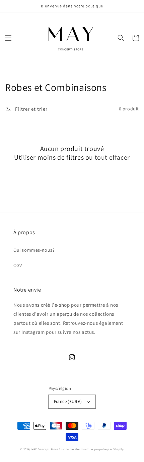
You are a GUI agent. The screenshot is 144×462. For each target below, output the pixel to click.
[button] (8, 38)
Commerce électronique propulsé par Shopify (91, 449)
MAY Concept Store (44, 449)
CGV (17, 265)
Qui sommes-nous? (34, 250)
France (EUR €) (68, 401)
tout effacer (112, 157)
